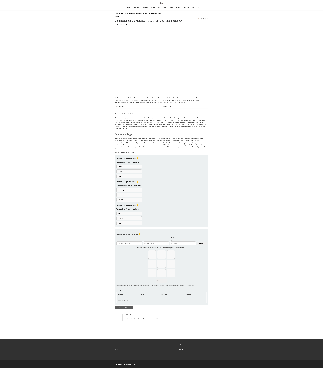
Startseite (117, 13)
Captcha (172, 237)
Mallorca (131, 98)
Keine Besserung (120, 106)
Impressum (117, 344)
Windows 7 (181, 349)
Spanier (120, 166)
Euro (158, 126)
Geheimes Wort (148, 240)
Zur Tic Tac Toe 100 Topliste (124, 308)
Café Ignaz (181, 344)
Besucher (121, 218)
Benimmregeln (188, 118)
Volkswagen (121, 190)
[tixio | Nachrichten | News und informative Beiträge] (161, 3)
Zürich (120, 171)
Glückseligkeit (182, 354)
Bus (119, 195)
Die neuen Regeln (167, 106)
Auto (119, 223)
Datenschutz (117, 349)
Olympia (120, 176)
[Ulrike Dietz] (119, 317)
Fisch (119, 213)
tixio (120, 364)
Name (118, 240)
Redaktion (117, 354)
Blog (122, 13)
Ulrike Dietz (129, 315)
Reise (126, 13)
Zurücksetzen (161, 281)
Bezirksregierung (151, 102)
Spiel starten (201, 243)
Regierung (130, 141)
